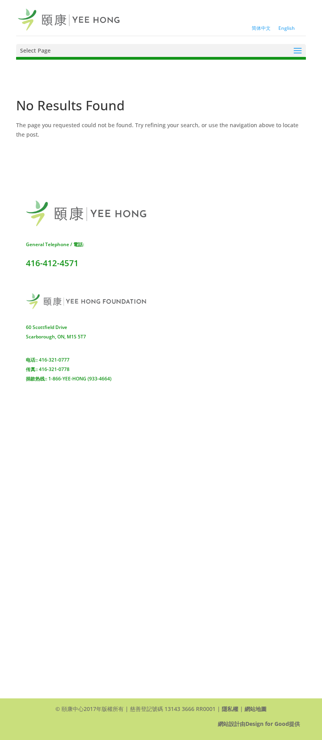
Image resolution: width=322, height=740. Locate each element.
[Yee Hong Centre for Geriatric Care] (69, 19)
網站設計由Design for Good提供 (259, 723)
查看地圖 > (185, 261)
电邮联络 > (37, 388)
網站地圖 (256, 709)
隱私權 (230, 709)
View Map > (187, 620)
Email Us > (185, 644)
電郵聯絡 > (185, 295)
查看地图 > (37, 345)
